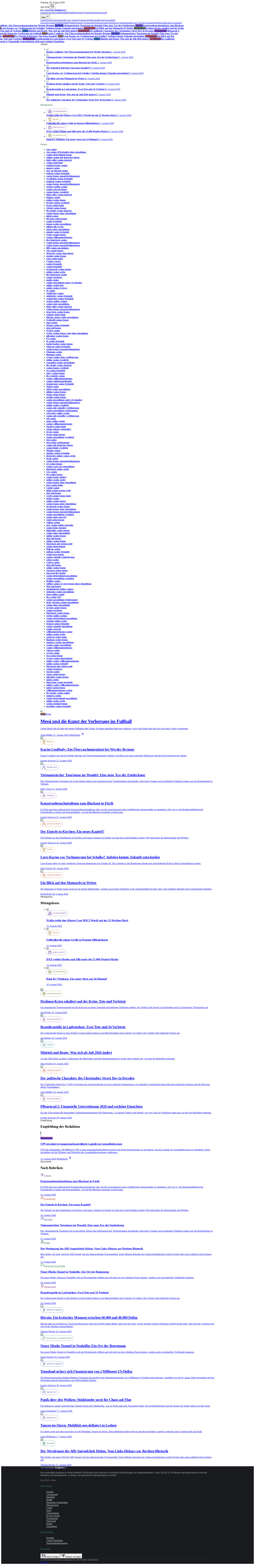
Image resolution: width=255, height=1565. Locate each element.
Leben (43, 20)
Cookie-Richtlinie (54, 1540)
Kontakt (50, 1538)
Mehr (44, 17)
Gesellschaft (53, 12)
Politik (70, 12)
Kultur (102, 20)
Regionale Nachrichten (84, 12)
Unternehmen (57, 20)
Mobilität (63, 12)
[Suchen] (52, 6)
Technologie (83, 20)
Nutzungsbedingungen (56, 1543)
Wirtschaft (94, 20)
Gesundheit (110, 20)
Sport (48, 20)
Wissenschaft (101, 12)
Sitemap (44, 1562)
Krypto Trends (71, 20)
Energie (44, 12)
